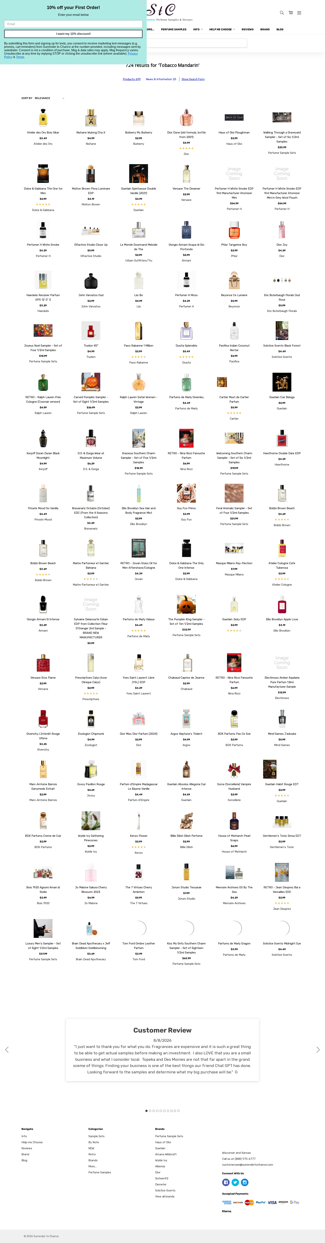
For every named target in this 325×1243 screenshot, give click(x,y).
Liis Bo (138, 295)
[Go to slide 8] (171, 1111)
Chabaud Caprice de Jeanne (186, 677)
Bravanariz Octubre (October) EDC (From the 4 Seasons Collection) (91, 513)
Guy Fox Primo (186, 508)
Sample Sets (96, 1136)
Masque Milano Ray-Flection (234, 563)
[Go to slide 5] (161, 1111)
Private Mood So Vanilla (43, 508)
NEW (91, 1148)
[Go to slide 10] (7, 1050)
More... (149, 29)
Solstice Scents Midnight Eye (282, 943)
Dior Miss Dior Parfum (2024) (138, 733)
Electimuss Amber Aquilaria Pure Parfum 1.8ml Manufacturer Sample (282, 682)
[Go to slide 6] (164, 1111)
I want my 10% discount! (73, 33)
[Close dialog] (143, 3)
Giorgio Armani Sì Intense (43, 619)
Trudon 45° (91, 345)
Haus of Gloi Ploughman (234, 132)
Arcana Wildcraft (166, 1154)
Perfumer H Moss (186, 295)
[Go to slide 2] (318, 1050)
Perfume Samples (173, 29)
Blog (279, 29)
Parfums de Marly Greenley (186, 397)
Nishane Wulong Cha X (90, 132)
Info (196, 29)
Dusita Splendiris (186, 345)
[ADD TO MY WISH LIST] (57, 121)
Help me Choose (220, 29)
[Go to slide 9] (175, 1111)
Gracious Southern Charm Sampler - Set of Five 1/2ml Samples (138, 458)
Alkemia (160, 1166)
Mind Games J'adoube (282, 733)
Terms (20, 57)
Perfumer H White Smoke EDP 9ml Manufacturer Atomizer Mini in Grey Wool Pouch (282, 193)
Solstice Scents (165, 1190)
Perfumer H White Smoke (43, 244)
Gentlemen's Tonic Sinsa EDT (282, 836)
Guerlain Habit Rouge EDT (282, 784)
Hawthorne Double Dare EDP (282, 453)
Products (132, 79)
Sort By (26, 98)
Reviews (248, 29)
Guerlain (160, 1148)
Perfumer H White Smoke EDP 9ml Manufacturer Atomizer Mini (234, 193)
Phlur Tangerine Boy (234, 244)
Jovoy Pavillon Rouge (91, 784)
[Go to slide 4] (157, 1111)
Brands (93, 1160)
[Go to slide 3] (154, 1111)
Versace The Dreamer (186, 188)
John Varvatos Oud (90, 295)
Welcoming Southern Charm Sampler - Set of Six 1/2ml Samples (234, 458)
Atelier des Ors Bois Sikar (43, 132)
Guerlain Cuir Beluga (282, 397)
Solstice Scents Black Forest (282, 345)
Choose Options (43, 118)
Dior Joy (281, 244)
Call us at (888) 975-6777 (239, 1157)
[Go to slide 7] (168, 1111)
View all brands (165, 1196)
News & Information (161, 79)
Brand (265, 29)
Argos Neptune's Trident (186, 733)
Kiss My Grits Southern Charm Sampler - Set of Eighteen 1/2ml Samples (186, 948)
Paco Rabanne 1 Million (138, 345)
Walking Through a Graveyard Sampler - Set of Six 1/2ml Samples (282, 137)
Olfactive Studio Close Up (91, 244)
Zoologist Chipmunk (91, 733)
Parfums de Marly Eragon (234, 943)
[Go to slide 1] (146, 1111)
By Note (93, 1142)
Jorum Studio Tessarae (186, 887)
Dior (157, 1172)
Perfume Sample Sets (169, 1136)
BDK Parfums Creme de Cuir (43, 836)
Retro (92, 1154)
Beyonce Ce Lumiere (234, 295)
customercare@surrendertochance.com (247, 1163)
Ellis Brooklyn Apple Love (282, 619)
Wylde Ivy (161, 1160)
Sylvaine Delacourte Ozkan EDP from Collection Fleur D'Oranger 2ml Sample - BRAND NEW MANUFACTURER (91, 628)
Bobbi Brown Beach (282, 508)
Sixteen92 (161, 1178)
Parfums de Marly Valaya (138, 619)
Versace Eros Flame (43, 677)
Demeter (160, 1184)
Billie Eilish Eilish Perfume (186, 836)
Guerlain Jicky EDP (234, 619)
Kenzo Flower (138, 836)
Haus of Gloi (163, 1142)
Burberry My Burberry (138, 132)
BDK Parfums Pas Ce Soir (234, 733)
